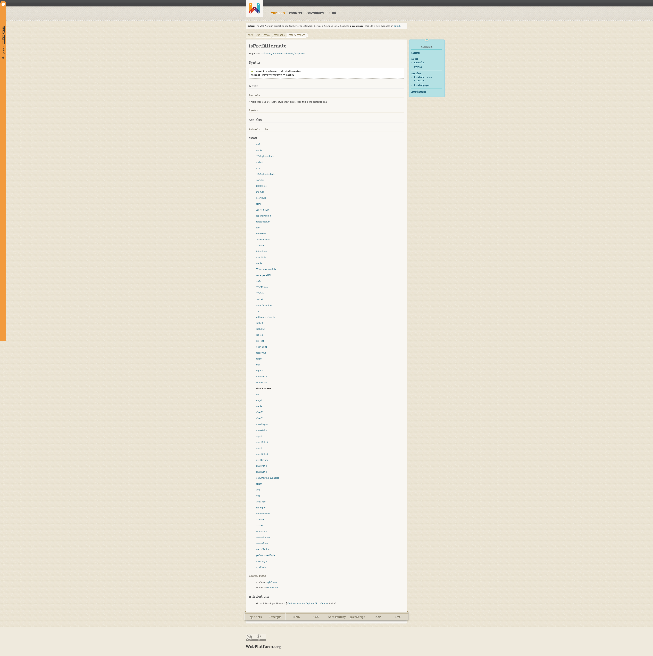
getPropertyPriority (265, 316)
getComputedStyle (265, 555)
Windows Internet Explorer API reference (307, 603)
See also (416, 73)
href (258, 144)
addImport (261, 507)
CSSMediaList (262, 209)
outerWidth (261, 430)
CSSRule (260, 293)
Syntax (415, 52)
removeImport (263, 537)
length (259, 400)
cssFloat (260, 340)
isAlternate (261, 382)
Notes (414, 59)
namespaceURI (263, 275)
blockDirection (263, 513)
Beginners (255, 617)
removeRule (262, 543)
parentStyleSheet (264, 305)
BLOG (332, 13)
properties (279, 35)
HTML (295, 617)
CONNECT (295, 13)
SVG (398, 617)
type (258, 311)
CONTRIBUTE (315, 13)
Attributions (418, 92)
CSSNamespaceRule (266, 269)
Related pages (421, 85)
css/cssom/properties (272, 53)
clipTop (259, 334)
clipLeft (259, 322)
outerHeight (262, 424)
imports (259, 370)
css (258, 35)
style (258, 168)
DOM (378, 617)
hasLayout (261, 352)
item (258, 227)
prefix (258, 281)
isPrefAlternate (296, 35)
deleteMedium (263, 221)
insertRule (261, 197)
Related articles (423, 77)
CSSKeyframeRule (265, 156)
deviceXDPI (261, 465)
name (258, 203)
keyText (259, 162)
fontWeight (261, 346)
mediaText (261, 233)
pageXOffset (262, 442)
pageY (259, 448)
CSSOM (420, 80)
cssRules (260, 179)
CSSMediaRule (263, 239)
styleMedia (261, 567)
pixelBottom (262, 459)
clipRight (260, 328)
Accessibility (337, 617)
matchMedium (263, 549)
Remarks (419, 62)
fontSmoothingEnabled (267, 477)
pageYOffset (262, 453)
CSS (316, 617)
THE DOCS (278, 13)
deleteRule (261, 185)
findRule (260, 191)
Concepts (275, 617)
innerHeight (262, 561)
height (259, 358)
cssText (259, 299)
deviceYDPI (261, 471)
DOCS (250, 35)
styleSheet (261, 501)
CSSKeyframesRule (265, 173)
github (397, 25)
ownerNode (261, 531)
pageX (259, 436)
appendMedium (264, 215)
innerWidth (261, 376)
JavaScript (357, 617)
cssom (267, 35)
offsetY (259, 418)
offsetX (259, 412)
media (259, 150)
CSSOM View (262, 287)
